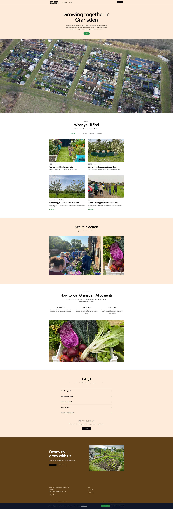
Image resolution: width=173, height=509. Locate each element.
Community (99, 133)
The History (64, 2)
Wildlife (85, 133)
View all (73, 133)
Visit (86, 33)
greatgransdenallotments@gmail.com (57, 491)
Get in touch (120, 2)
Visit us (53, 465)
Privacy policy (113, 500)
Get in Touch (90, 492)
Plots (79, 133)
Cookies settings (120, 500)
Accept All (106, 506)
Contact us (86, 428)
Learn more (84, 506)
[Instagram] (54, 494)
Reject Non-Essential (118, 506)
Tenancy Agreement (105, 500)
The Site (70, 2)
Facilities (92, 133)
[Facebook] (50, 494)
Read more (52, 172)
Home (89, 487)
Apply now (62, 465)
